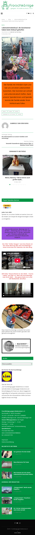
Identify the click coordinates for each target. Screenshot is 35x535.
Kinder (16, 111)
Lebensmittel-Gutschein (9, 114)
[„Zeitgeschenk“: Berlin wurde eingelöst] (7, 490)
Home (3, 19)
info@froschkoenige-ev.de (9, 417)
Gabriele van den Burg (15, 32)
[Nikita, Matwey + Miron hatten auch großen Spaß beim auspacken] (17, 165)
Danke (10, 111)
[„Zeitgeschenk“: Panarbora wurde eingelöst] (7, 500)
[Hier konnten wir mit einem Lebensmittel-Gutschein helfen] (7, 475)
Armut (4, 111)
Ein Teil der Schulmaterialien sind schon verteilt (22, 509)
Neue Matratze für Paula (21, 462)
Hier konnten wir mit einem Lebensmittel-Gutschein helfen (23, 473)
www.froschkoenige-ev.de (24, 417)
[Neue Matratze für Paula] (7, 464)
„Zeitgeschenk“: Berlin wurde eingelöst (23, 488)
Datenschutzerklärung (8, 442)
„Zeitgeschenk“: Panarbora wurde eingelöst (22, 498)
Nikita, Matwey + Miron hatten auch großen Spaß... (17, 178)
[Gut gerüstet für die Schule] (7, 454)
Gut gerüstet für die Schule (22, 452)
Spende (19, 114)
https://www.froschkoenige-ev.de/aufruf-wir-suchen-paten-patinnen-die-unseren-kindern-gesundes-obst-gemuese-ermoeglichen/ (16, 331)
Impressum (5, 440)
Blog (9, 19)
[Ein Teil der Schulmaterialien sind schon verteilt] (7, 510)
